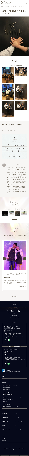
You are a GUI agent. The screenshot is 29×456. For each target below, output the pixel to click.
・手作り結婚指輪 (6, 387)
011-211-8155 (9, 330)
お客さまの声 (5, 421)
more (14, 219)
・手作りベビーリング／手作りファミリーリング (12, 397)
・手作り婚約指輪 (6, 389)
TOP (3, 376)
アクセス (4, 435)
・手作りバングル (6, 404)
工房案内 (17, 413)
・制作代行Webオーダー (7, 394)
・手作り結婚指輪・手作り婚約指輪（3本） (11, 385)
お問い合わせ (5, 425)
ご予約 (3, 438)
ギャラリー (4, 413)
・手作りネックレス (6, 401)
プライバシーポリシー (7, 429)
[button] (4, 258)
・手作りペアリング (6, 392)
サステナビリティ (18, 429)
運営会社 (17, 425)
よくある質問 (5, 417)
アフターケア (17, 417)
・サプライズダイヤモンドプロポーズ (10, 406)
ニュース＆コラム (18, 421)
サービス (4, 382)
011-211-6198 (9, 354)
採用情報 (4, 440)
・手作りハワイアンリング (8, 399)
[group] (14, 265)
